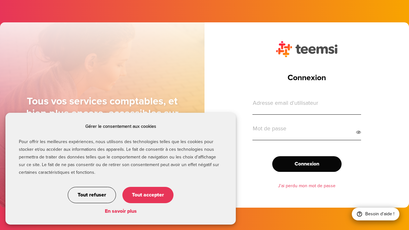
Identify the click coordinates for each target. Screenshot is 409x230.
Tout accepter (148, 194)
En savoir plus (121, 211)
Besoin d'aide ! (379, 214)
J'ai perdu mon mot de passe (307, 186)
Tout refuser (92, 194)
